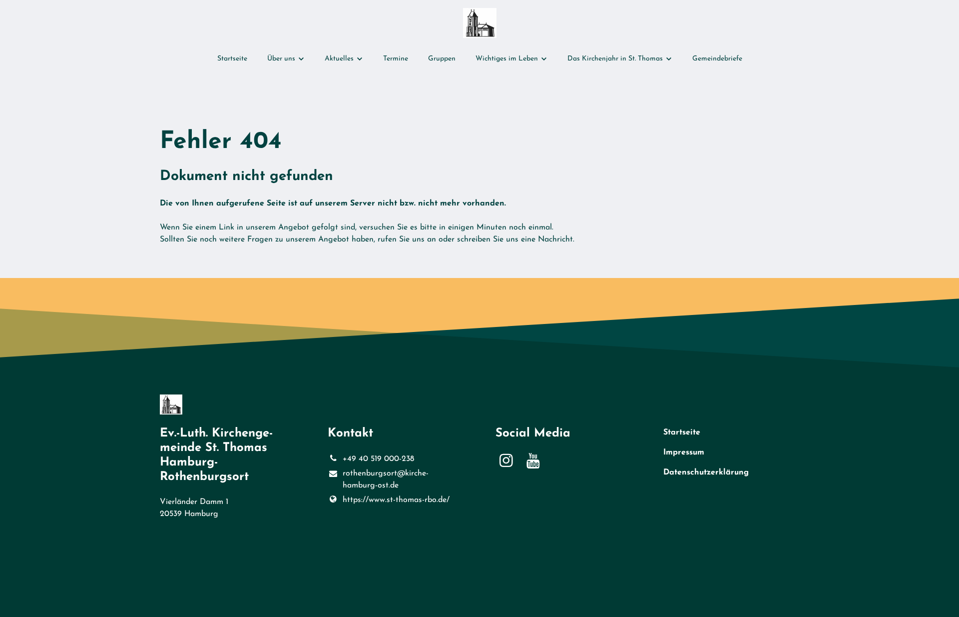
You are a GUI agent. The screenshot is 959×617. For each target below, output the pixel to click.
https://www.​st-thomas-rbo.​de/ (396, 500)
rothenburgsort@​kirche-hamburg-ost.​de (386, 480)
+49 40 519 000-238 (378, 459)
